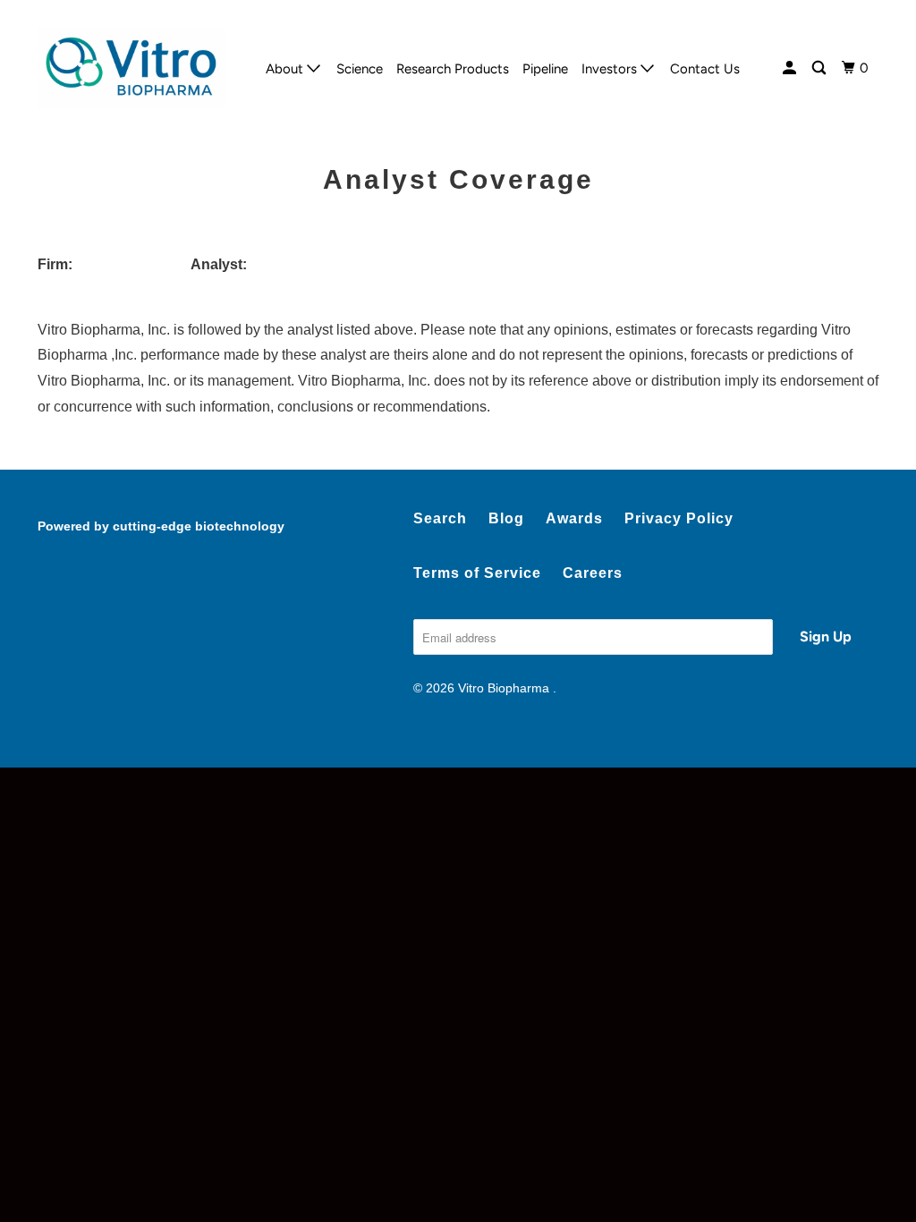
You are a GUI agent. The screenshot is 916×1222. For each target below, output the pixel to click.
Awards (574, 518)
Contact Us (705, 69)
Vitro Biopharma (505, 688)
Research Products (452, 69)
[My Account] (790, 68)
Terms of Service (477, 573)
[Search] (820, 68)
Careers (593, 573)
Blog (506, 518)
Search (440, 518)
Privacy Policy (679, 518)
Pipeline (545, 69)
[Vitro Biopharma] (131, 68)
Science (359, 69)
